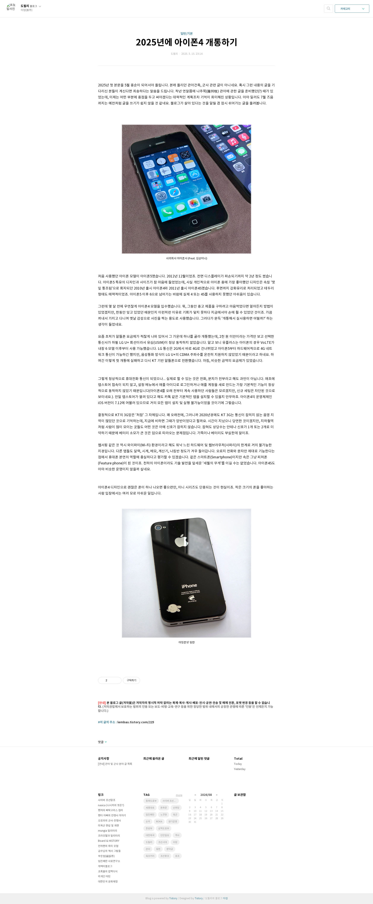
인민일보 (164, 835)
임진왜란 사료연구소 (109, 861)
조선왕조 (164, 856)
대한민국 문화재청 (108, 881)
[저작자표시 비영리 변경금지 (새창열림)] (146, 680)
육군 (175, 814)
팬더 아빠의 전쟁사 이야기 (112, 815)
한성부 (149, 828)
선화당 (176, 807)
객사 (177, 835)
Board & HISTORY (108, 841)
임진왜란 (150, 814)
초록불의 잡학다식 (108, 871)
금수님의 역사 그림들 (109, 851)
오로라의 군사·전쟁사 (109, 820)
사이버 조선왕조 (106, 800)
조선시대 (162, 842)
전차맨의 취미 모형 (108, 846)
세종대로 (150, 807)
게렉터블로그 (105, 866)
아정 (175, 842)
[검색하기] (328, 8)
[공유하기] (111, 680)
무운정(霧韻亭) (106, 856)
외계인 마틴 (104, 876)
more (179, 795)
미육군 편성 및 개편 (108, 825)
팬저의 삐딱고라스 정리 (110, 810)
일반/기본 (186, 34)
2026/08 (206, 795)
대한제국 (150, 835)
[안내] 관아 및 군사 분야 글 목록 (115, 764)
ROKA (159, 821)
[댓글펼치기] (105, 742)
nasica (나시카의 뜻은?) (111, 805)
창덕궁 (169, 849)
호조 (177, 856)
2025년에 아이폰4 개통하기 (186, 42)
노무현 (163, 814)
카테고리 (346, 8)
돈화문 (163, 807)
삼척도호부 (163, 828)
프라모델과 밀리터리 (109, 835)
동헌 (158, 849)
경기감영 (172, 821)
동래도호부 (151, 801)
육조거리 (150, 856)
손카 (148, 821)
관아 (148, 849)
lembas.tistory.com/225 (135, 722)
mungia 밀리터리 (107, 830)
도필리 (29, 6)
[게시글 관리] (116, 680)
